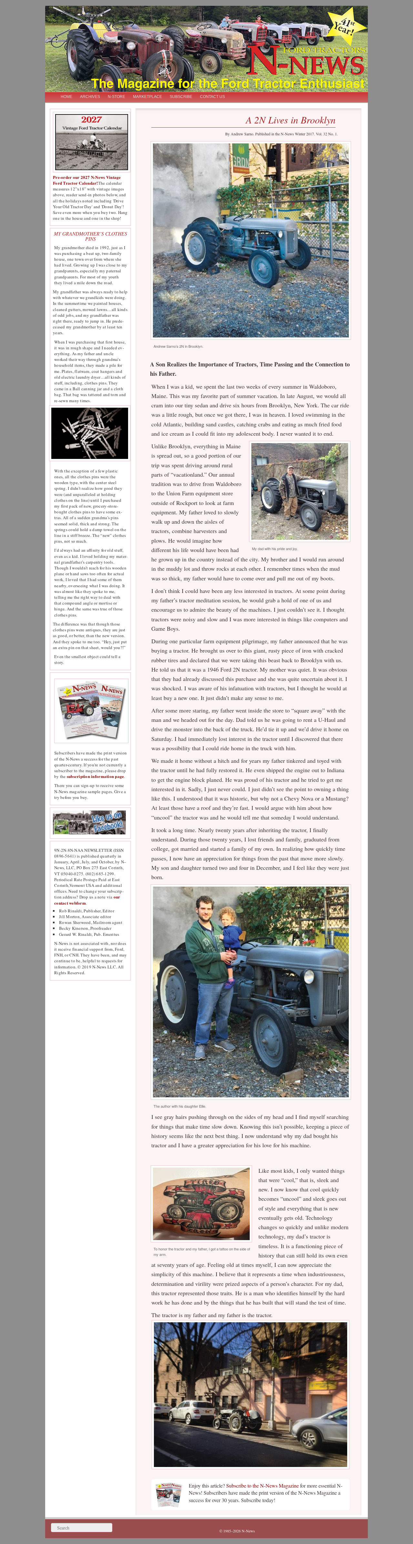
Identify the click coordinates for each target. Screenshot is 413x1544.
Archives (90, 96)
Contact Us (212, 96)
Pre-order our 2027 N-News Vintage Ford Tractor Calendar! (87, 180)
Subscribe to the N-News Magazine (262, 1485)
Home (66, 96)
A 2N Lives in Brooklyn (291, 119)
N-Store (116, 96)
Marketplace (147, 96)
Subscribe (181, 96)
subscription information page (95, 776)
